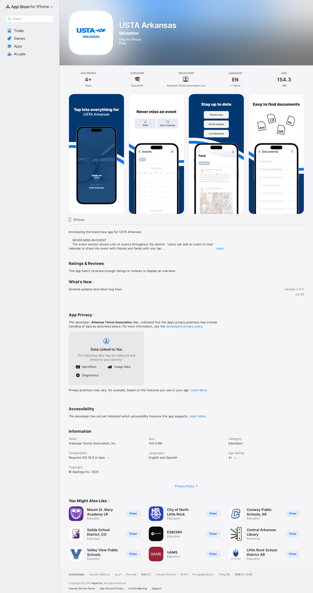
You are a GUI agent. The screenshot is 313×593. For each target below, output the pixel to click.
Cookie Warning (137, 588)
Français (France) (166, 574)
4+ (230, 457)
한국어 (184, 574)
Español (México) (99, 574)
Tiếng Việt (224, 574)
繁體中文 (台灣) (243, 574)
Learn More (199, 390)
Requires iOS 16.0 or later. (87, 457)
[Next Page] (308, 533)
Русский (131, 574)
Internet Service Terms (82, 588)
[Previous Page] (64, 533)
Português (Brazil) (203, 574)
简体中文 (146, 574)
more (220, 248)
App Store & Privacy (112, 588)
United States (77, 574)
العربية (118, 574)
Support (156, 588)
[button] (29, 30)
